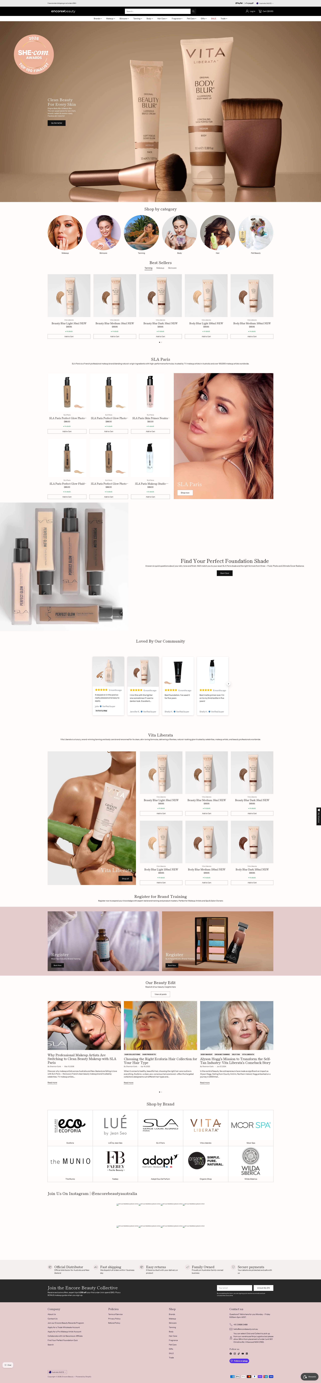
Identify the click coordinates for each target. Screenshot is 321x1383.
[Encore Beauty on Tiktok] (238, 1354)
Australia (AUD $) (265, 3)
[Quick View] (87, 277)
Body (171, 1331)
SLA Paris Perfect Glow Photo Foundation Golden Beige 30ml (108, 420)
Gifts (171, 1349)
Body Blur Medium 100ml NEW (252, 323)
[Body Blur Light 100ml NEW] (206, 295)
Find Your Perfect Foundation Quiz (63, 1340)
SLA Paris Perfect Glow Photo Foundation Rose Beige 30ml (109, 485)
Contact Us (52, 1318)
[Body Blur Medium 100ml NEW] (252, 295)
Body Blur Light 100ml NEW (206, 323)
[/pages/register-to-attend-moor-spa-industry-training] (103, 941)
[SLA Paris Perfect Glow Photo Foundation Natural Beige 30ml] (67, 392)
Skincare (172, 1323)
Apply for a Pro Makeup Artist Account (64, 1331)
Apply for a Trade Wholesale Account (64, 1327)
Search (51, 1344)
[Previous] (47, 306)
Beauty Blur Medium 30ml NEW (115, 323)
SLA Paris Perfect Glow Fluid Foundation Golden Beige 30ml (67, 485)
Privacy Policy (114, 1318)
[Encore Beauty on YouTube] (242, 1354)
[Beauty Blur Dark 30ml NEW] (160, 295)
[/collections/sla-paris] (223, 436)
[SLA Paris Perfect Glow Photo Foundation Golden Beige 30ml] (108, 392)
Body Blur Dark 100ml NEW (252, 869)
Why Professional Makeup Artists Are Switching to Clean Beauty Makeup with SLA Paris (82, 1058)
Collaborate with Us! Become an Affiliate (65, 1336)
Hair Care (173, 1336)
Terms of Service (115, 1314)
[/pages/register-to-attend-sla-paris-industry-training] (217, 941)
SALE (171, 1353)
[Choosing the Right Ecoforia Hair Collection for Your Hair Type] (160, 1025)
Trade (171, 1357)
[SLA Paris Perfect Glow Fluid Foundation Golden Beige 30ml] (67, 458)
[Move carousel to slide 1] (159, 342)
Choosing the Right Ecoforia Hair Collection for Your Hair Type (160, 1060)
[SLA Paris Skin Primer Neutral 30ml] (150, 392)
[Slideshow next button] (228, 684)
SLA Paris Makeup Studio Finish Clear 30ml (150, 485)
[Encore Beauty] (63, 11)
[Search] (193, 11)
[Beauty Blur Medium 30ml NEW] (114, 295)
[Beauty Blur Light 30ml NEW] (69, 295)
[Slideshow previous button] (93, 684)
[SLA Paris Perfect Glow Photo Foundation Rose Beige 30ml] (108, 458)
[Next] (273, 306)
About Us (52, 1314)
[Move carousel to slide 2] (161, 342)
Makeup (172, 1318)
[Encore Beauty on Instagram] (234, 1354)
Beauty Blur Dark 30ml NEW (160, 323)
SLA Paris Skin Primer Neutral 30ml (150, 420)
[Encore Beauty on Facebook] (230, 1354)
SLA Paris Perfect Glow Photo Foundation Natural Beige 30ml (67, 420)
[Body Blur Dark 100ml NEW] (252, 842)
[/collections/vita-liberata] (160, 111)
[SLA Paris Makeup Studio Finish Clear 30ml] (150, 458)
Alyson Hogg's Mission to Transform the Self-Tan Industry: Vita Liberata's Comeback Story (235, 1060)
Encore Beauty (68, 1377)
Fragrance (173, 1340)
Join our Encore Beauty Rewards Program (66, 1323)
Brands (172, 1314)
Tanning (172, 1327)
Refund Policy (114, 1323)
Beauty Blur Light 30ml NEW (69, 323)
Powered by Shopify (83, 1377)
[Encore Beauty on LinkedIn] (246, 1354)
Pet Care (172, 1344)
